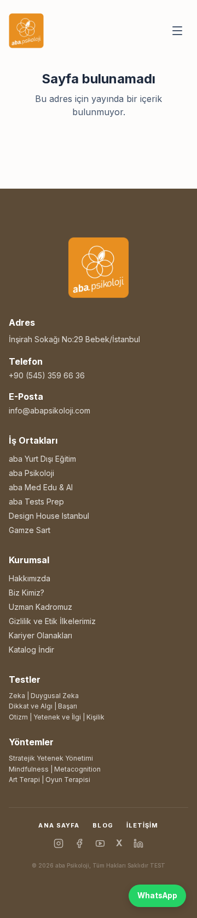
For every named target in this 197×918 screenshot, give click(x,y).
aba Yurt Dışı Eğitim (42, 458)
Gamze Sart (29, 530)
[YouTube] (100, 843)
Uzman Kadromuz (40, 606)
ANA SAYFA (58, 825)
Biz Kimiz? (26, 592)
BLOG (102, 825)
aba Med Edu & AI (41, 487)
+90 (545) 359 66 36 (47, 375)
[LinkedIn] (138, 843)
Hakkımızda (29, 578)
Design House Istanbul (49, 515)
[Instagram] (58, 843)
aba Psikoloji (31, 473)
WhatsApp (157, 895)
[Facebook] (79, 843)
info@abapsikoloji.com (49, 410)
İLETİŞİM (142, 825)
